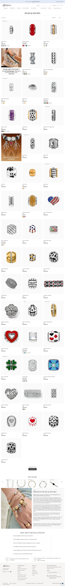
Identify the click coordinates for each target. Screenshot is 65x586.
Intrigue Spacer (41, 509)
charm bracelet (56, 500)
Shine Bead (48, 507)
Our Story (33, 567)
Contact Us (19, 567)
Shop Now (36, 1)
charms (50, 497)
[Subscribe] (59, 572)
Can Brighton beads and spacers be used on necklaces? (24, 546)
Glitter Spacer (44, 506)
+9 (7, 131)
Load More (32, 469)
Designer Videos (35, 573)
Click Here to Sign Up (52, 577)
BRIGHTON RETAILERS (55, 583)
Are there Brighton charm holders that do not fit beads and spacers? (27, 550)
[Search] (50, 5)
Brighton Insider (35, 571)
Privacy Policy (5, 583)
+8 (29, 45)
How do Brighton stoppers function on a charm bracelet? (25, 539)
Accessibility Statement (21, 579)
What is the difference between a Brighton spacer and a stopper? (26, 543)
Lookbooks (34, 570)
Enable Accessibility (59, 1)
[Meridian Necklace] (21, 483)
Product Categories (6, 584)
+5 (29, 352)
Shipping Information (21, 570)
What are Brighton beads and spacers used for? (23, 535)
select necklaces (41, 518)
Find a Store (54, 5)
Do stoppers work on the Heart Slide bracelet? (22, 553)
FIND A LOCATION (41, 560)
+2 (7, 45)
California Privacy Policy (21, 576)
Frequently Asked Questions (22, 568)
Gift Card (19, 573)
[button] (6, 8)
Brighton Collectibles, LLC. (32, 583)
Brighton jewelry (57, 524)
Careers (33, 568)
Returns (19, 571)
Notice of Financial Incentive (22, 578)
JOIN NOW (12, 560)
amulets (56, 497)
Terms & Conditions (12, 583)
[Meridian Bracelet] (43, 483)
